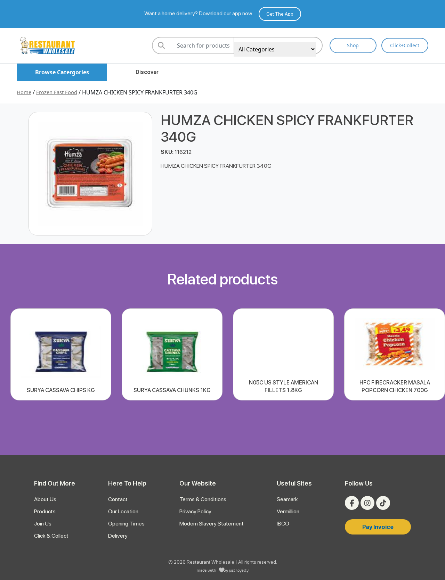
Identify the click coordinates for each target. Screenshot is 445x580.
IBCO (283, 523)
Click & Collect (51, 535)
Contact (118, 499)
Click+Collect (404, 45)
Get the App (279, 14)
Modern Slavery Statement (211, 523)
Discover (147, 72)
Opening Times (126, 523)
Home (24, 92)
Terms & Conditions (202, 499)
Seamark (287, 499)
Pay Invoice (378, 526)
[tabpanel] (60, 354)
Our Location (123, 511)
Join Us (42, 523)
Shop (353, 45)
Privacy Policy (195, 511)
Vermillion (288, 511)
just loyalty (239, 570)
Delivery (118, 535)
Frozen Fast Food (56, 92)
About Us (45, 499)
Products (45, 511)
